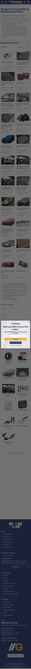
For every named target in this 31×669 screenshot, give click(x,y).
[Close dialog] (29, 322)
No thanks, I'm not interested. (15, 342)
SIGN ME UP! (15, 339)
